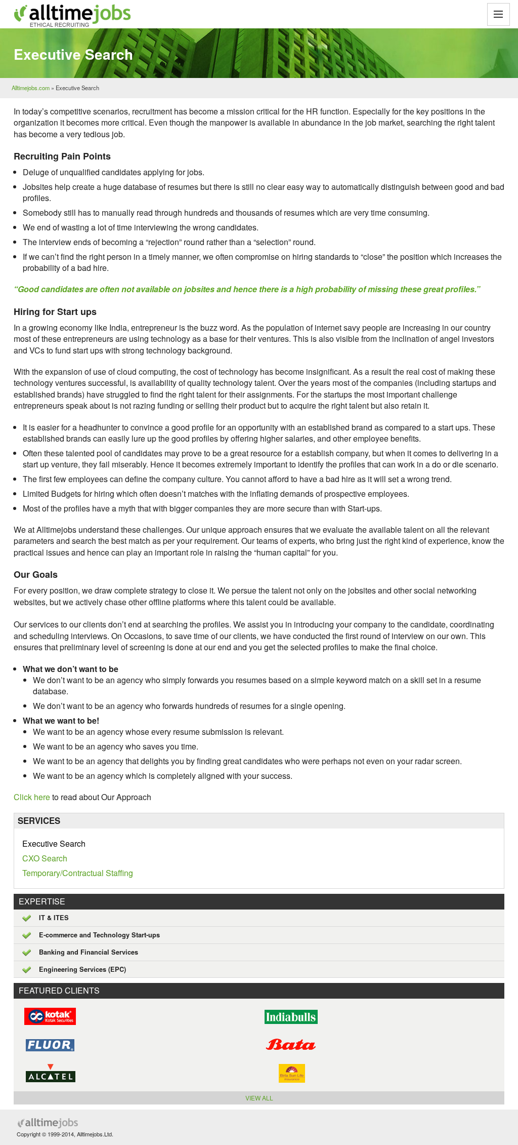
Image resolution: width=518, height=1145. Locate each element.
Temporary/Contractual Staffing (77, 873)
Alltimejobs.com (31, 88)
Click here (33, 797)
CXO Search (44, 858)
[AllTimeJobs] (71, 15)
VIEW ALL (259, 1097)
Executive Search (53, 843)
